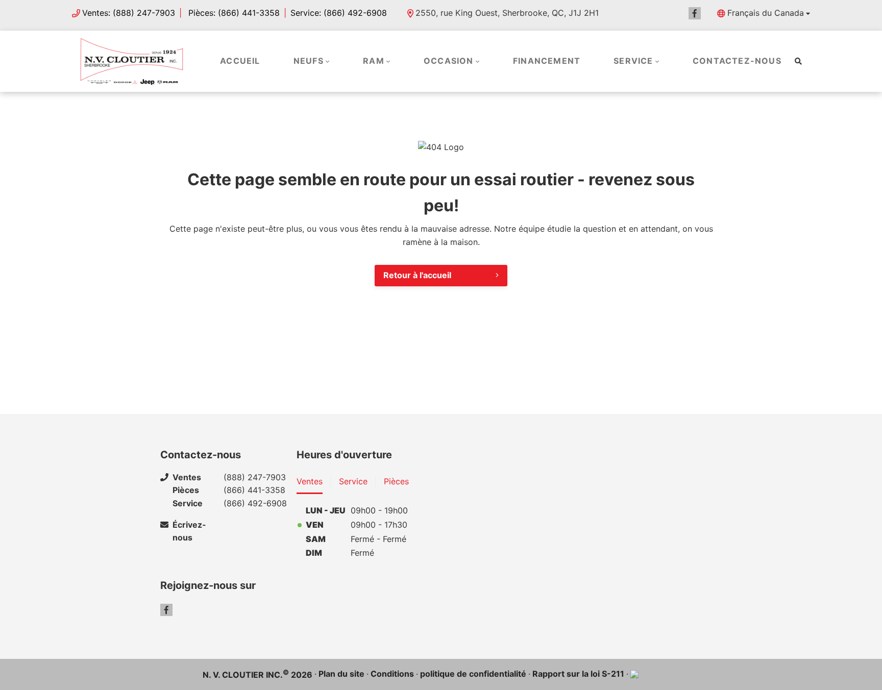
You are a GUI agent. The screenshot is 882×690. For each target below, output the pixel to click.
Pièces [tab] (396, 481)
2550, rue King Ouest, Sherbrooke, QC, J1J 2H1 (507, 13)
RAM (373, 61)
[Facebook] (695, 13)
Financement (546, 61)
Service (633, 61)
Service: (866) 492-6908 (338, 13)
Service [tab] (353, 481)
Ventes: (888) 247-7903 (128, 13)
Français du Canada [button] (765, 13)
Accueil (240, 61)
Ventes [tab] (310, 481)
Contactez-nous (737, 61)
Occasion (449, 61)
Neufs (308, 61)
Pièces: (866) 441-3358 (233, 13)
